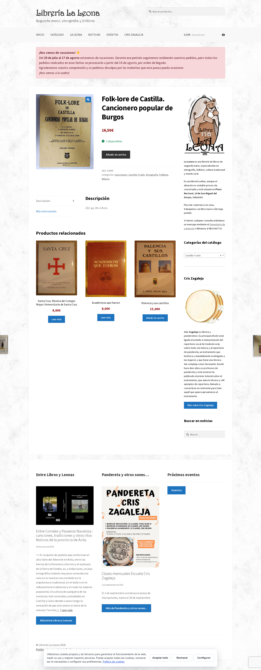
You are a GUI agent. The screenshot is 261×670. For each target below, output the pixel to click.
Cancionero (121, 174)
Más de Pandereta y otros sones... (126, 608)
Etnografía (152, 174)
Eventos (112, 34)
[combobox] (204, 255)
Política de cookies (113, 661)
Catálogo (57, 34)
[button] (88, 99)
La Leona (76, 34)
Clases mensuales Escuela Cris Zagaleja (126, 575)
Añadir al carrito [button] (155, 317)
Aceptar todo (160, 657)
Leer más (57, 319)
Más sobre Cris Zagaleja (200, 405)
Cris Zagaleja (133, 34)
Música (106, 178)
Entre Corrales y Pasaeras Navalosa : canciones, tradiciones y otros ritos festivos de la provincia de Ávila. (64, 535)
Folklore (163, 174)
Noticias (94, 34)
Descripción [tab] (43, 201)
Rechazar (182, 657)
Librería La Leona (68, 13)
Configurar (204, 657)
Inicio (40, 34)
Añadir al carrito (116, 154)
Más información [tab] (46, 211)
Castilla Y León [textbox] (203, 255)
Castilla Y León (136, 174)
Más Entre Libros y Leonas (56, 620)
